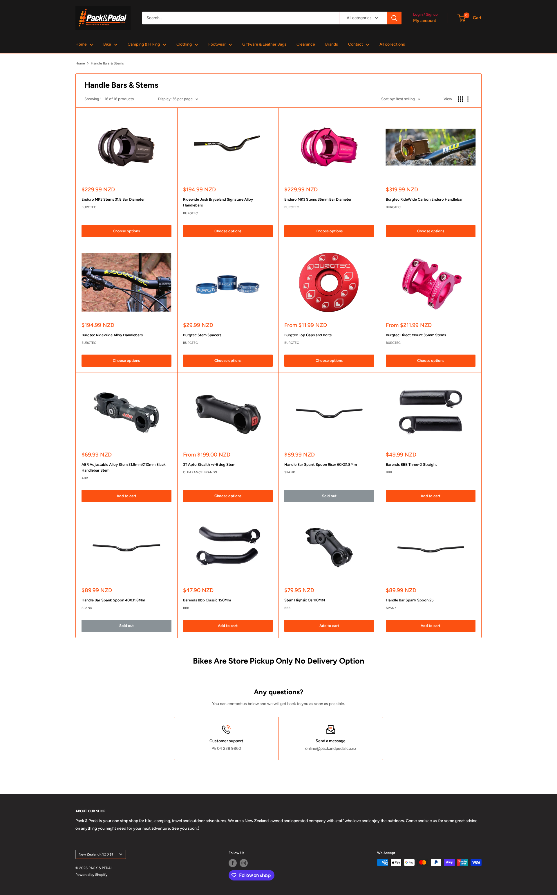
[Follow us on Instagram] (244, 863)
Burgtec (89, 207)
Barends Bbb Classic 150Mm (207, 600)
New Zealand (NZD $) (96, 854)
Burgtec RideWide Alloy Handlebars (112, 335)
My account (424, 20)
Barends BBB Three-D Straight (411, 464)
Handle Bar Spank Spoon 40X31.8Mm (113, 600)
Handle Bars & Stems (107, 63)
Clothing (184, 44)
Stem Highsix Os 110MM (304, 600)
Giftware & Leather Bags (264, 44)
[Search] (394, 18)
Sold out (329, 496)
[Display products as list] (470, 99)
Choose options (126, 231)
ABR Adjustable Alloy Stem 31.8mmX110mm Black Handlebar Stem (124, 467)
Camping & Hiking (144, 44)
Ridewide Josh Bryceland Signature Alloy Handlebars (218, 202)
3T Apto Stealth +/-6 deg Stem (209, 464)
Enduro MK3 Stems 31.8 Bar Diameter (113, 199)
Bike (107, 44)
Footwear (217, 44)
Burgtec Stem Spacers (202, 335)
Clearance (305, 44)
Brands (331, 44)
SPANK (289, 472)
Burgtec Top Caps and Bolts (308, 335)
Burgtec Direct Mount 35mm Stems (416, 335)
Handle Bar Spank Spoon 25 (410, 600)
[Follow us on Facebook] (233, 863)
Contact (355, 44)
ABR (85, 478)
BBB (389, 472)
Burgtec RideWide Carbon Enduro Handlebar (424, 199)
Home (81, 44)
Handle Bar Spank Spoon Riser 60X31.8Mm (320, 464)
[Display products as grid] (460, 99)
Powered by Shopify (91, 875)
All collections (392, 44)
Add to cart (126, 496)
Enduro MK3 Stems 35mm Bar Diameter (318, 199)
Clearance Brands (200, 472)
